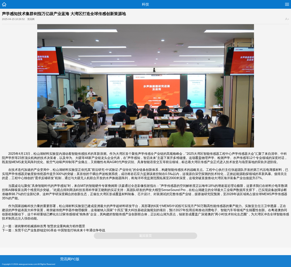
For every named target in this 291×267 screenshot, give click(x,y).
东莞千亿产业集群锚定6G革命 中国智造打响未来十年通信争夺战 (60, 230)
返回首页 (145, 235)
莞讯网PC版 (69, 259)
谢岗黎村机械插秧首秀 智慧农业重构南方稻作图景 (50, 226)
